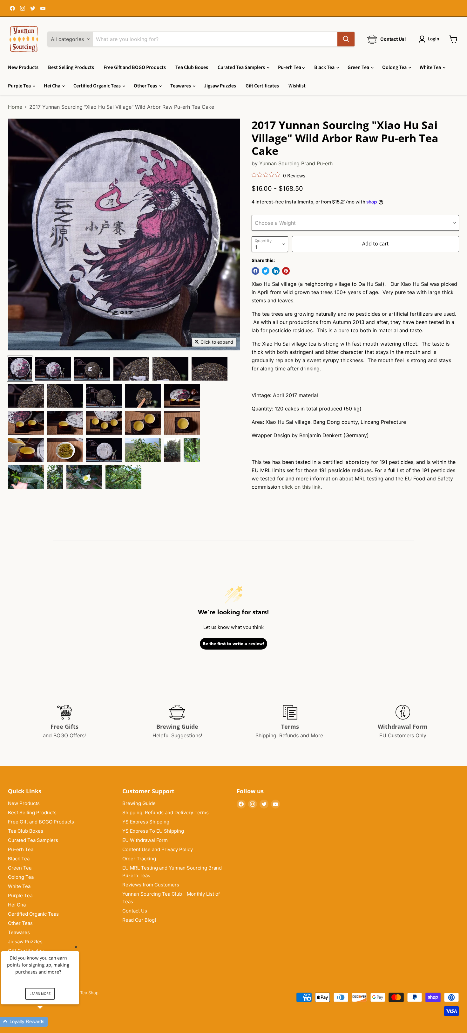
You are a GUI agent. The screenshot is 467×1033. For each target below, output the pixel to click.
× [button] (76, 947)
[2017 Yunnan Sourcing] (20, 368)
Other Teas (146, 85)
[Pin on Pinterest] (286, 271)
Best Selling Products (71, 67)
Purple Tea (20, 85)
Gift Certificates (262, 85)
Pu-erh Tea (290, 67)
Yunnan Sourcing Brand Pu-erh (296, 163)
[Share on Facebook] (255, 271)
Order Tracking (139, 859)
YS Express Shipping (145, 822)
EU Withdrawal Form (145, 840)
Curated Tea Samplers (242, 67)
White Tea (431, 67)
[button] (47, 1022)
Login (433, 39)
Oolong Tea (395, 67)
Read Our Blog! (139, 920)
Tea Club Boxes (191, 67)
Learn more (40, 993)
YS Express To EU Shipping (153, 831)
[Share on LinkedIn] (276, 271)
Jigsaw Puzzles (220, 85)
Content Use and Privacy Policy (157, 849)
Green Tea (359, 67)
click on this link (301, 487)
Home (15, 107)
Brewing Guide (139, 803)
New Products (23, 67)
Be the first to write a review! (233, 643)
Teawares (181, 85)
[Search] (346, 39)
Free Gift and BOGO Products (135, 67)
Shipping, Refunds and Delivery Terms (165, 812)
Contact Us (134, 911)
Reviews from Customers (150, 885)
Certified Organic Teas (97, 85)
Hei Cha (52, 85)
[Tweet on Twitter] (265, 271)
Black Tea (324, 67)
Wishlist (297, 85)
